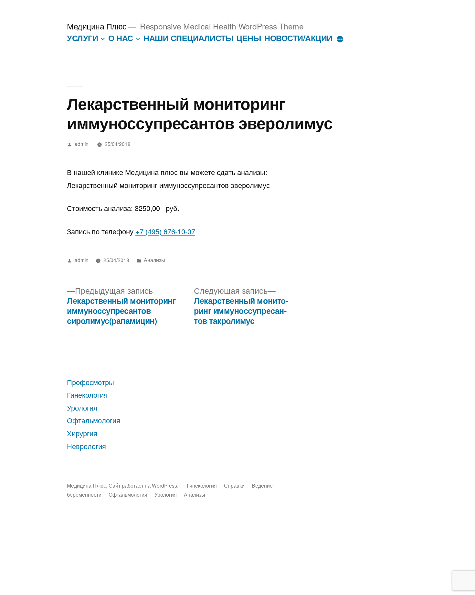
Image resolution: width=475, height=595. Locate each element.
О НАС (120, 38)
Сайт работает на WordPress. (144, 485)
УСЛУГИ (82, 38)
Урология (82, 407)
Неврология (86, 446)
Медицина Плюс (97, 26)
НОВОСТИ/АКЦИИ (298, 38)
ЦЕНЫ (249, 38)
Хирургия (82, 433)
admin (82, 143)
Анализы (154, 259)
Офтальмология (93, 420)
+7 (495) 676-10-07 (165, 231)
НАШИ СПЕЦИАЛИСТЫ (188, 38)
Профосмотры (90, 382)
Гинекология (87, 395)
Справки (234, 485)
